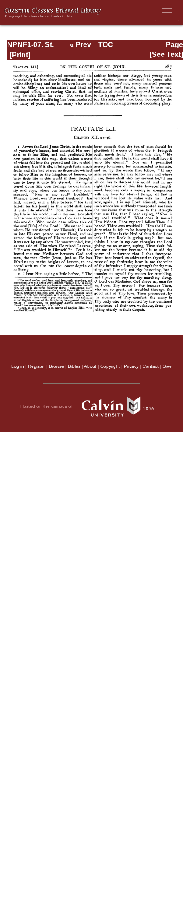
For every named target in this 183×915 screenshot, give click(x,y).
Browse (56, 366)
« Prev (80, 44)
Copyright (110, 366)
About (90, 366)
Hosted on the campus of (47, 406)
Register (36, 366)
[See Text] (166, 54)
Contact (151, 366)
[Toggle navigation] (167, 12)
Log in (17, 366)
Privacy (131, 366)
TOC (105, 44)
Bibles (74, 366)
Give (167, 366)
